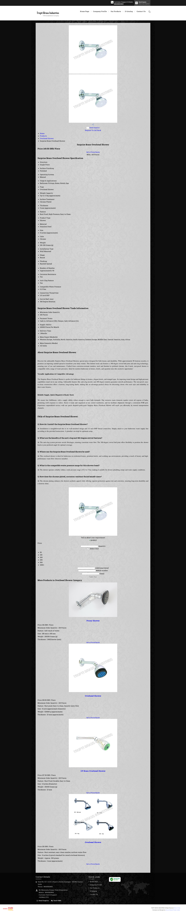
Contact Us (141, 11)
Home (42, 133)
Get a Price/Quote (93, 152)
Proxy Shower (93, 620)
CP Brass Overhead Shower (93, 771)
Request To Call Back (93, 130)
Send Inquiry (94, 128)
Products (43, 136)
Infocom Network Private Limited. (173, 909)
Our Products (116, 11)
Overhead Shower (47, 138)
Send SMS (57, 900)
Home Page (84, 11)
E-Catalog (129, 11)
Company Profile (100, 11)
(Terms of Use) (177, 907)
